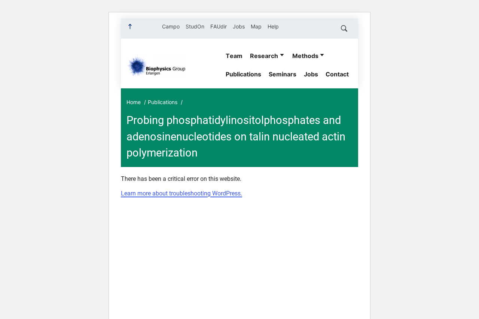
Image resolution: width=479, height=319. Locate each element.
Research (264, 56)
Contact (337, 74)
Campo (171, 26)
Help (273, 26)
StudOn (195, 26)
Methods (305, 56)
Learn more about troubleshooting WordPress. (181, 193)
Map (256, 26)
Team (234, 56)
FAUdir (218, 26)
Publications (243, 74)
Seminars (282, 74)
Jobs (239, 26)
